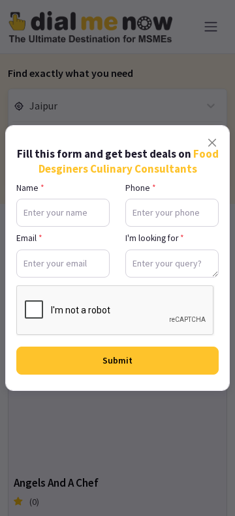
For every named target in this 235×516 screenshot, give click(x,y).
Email (29, 238)
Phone (140, 188)
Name (30, 188)
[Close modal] (212, 142)
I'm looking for (154, 238)
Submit (117, 360)
